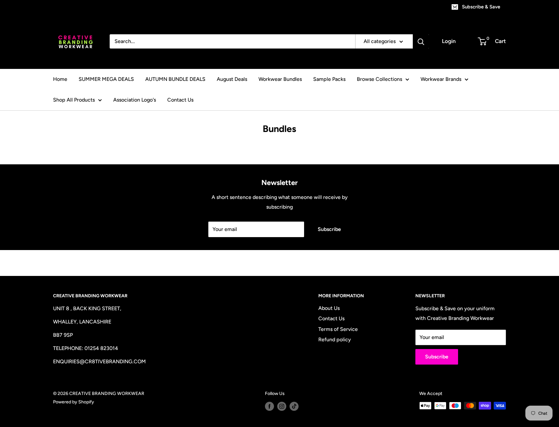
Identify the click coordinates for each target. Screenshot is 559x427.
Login (449, 41)
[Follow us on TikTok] (294, 406)
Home (60, 79)
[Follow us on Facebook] (269, 406)
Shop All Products (74, 100)
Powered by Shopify (73, 402)
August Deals (232, 79)
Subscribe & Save (481, 7)
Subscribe (329, 229)
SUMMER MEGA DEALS (106, 79)
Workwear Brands (441, 79)
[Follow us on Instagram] (281, 406)
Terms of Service (338, 329)
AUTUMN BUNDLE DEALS (175, 79)
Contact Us (180, 100)
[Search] (421, 41)
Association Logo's (134, 100)
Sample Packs (329, 79)
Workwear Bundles (280, 79)
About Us (329, 308)
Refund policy (334, 339)
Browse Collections (379, 79)
